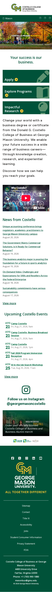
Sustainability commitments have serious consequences (24, 290)
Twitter (19, 458)
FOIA (26, 549)
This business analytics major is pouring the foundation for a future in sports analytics (25, 261)
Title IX (26, 518)
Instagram (26, 458)
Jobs (26, 531)
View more (9, 303)
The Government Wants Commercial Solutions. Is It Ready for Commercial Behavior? (21, 246)
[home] (40, 17)
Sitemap (26, 505)
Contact (26, 512)
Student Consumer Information (26, 537)
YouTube (40, 458)
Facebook (12, 458)
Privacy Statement (26, 543)
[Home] (26, 7)
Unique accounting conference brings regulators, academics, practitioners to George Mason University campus (23, 230)
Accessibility (26, 524)
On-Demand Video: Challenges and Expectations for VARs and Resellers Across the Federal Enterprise (25, 275)
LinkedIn (33, 458)
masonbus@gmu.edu (26, 580)
